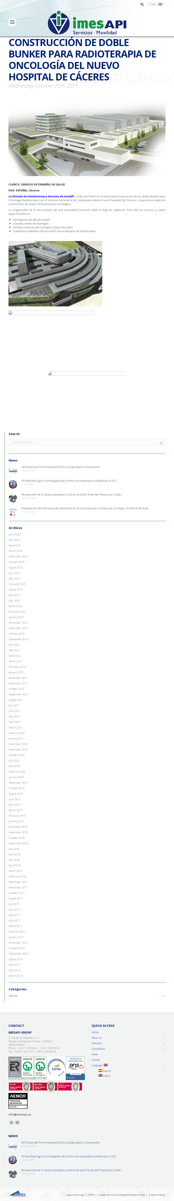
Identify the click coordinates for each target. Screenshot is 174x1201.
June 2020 (14, 766)
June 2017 (14, 909)
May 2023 (14, 600)
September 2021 (18, 694)
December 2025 (18, 556)
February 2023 (17, 611)
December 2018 (18, 827)
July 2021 (14, 705)
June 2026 (14, 534)
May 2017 (14, 915)
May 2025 (14, 578)
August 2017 (16, 898)
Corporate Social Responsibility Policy (121, 1194)
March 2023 (15, 606)
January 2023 (16, 617)
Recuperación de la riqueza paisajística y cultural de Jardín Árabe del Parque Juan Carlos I (71, 494)
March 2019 (15, 810)
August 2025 (16, 567)
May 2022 (14, 650)
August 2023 (16, 589)
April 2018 (15, 865)
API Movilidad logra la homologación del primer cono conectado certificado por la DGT (69, 481)
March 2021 (15, 727)
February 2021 (17, 733)
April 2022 (15, 656)
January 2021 (16, 738)
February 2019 (17, 816)
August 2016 (16, 959)
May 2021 (14, 716)
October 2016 (17, 948)
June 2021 (14, 711)
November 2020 (18, 749)
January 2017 (16, 937)
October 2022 (17, 634)
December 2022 (18, 622)
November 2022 (18, 628)
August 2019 (16, 794)
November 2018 (18, 832)
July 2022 (14, 645)
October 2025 (17, 562)
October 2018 (17, 838)
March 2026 (15, 551)
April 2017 (15, 920)
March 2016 (15, 976)
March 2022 (15, 661)
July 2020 (14, 760)
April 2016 (15, 970)
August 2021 (16, 700)
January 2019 (16, 821)
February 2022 (17, 667)
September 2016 (18, 953)
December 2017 (18, 882)
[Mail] (17, 1122)
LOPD (91, 1194)
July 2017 (14, 904)
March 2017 (15, 926)
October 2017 (17, 893)
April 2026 (15, 545)
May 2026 (14, 540)
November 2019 (18, 782)
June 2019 (14, 799)
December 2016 (18, 942)
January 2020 (16, 777)
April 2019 (15, 805)
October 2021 (17, 689)
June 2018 (14, 854)
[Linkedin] (11, 1122)
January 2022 (16, 672)
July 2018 (14, 849)
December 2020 (18, 744)
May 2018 (14, 860)
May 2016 (14, 965)
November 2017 (18, 887)
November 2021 (18, 683)
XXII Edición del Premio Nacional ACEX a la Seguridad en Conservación (60, 467)
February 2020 (17, 771)
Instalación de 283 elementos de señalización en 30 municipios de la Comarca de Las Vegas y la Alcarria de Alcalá (84, 508)
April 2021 (15, 722)
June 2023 (14, 595)
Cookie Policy (157, 1194)
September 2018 (18, 843)
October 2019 (17, 788)
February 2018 (17, 876)
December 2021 (18, 678)
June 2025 (14, 573)
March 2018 (15, 871)
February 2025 (17, 584)
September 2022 (18, 639)
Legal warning (75, 1194)
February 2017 (17, 931)
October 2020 (17, 755)
